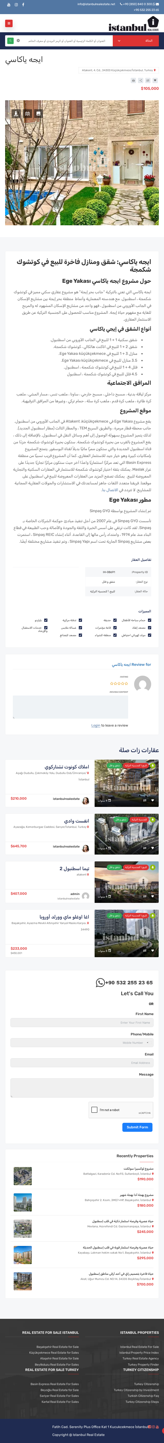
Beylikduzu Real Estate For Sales (57, 1364)
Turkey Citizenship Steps (142, 1402)
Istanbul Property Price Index (139, 1353)
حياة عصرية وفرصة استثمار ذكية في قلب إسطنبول (123, 1221)
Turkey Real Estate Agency (141, 1358)
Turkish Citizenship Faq (143, 1396)
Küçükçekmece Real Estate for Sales (54, 1353)
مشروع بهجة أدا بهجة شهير (137, 1195)
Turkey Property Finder (143, 1364)
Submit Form (137, 1127)
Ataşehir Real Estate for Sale (59, 1358)
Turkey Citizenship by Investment (136, 1390)
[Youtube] (9, 4)
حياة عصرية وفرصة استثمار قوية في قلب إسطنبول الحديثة (118, 1247)
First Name (145, 1014)
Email (149, 1054)
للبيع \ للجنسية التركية (136, 765)
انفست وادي (76, 821)
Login (95, 725)
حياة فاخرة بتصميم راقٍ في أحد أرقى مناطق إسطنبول (121, 1274)
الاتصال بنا (110, 490)
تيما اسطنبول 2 (74, 868)
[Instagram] (16, 4)
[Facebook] (23, 4)
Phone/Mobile (142, 1034)
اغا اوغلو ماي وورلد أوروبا (64, 917)
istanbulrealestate (66, 799)
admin (75, 894)
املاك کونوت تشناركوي (67, 767)
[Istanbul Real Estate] (134, 23)
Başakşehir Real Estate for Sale (58, 1347)
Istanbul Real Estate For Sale (139, 1347)
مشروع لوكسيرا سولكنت (139, 1168)
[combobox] (136, 40)
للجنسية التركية (139, 819)
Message (146, 1074)
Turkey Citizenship (146, 1384)
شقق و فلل (114, 765)
